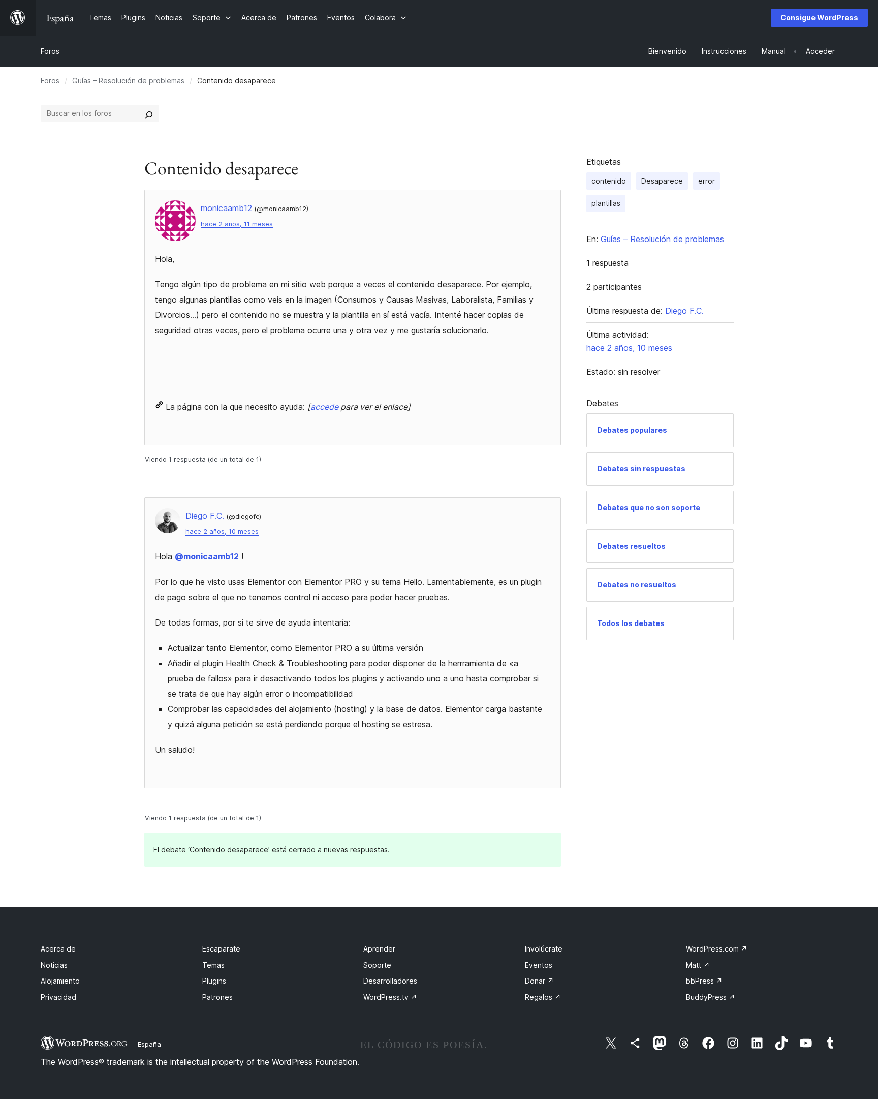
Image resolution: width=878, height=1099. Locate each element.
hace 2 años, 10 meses (222, 532)
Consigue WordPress (819, 17)
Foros (50, 51)
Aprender (379, 948)
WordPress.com (716, 948)
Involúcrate (543, 948)
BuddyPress (710, 997)
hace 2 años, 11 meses (237, 224)
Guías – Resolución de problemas (128, 80)
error (706, 180)
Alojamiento (60, 980)
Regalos (543, 997)
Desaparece (662, 180)
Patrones (217, 997)
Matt (698, 965)
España (149, 1044)
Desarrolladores (390, 980)
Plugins (214, 980)
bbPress (704, 980)
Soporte (377, 965)
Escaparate (221, 948)
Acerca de (58, 948)
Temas (213, 965)
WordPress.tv (390, 997)
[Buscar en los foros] (149, 113)
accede (324, 407)
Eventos (538, 965)
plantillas (605, 203)
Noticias (54, 965)
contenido (608, 180)
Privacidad (58, 997)
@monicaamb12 (207, 556)
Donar (539, 980)
